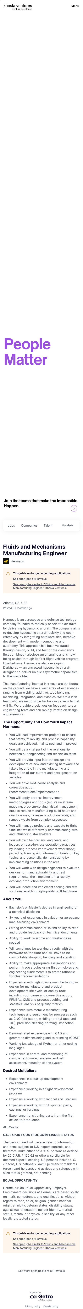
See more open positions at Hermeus (41, 1270)
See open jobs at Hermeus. (30, 578)
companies (29, 525)
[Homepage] (18, 5)
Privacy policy (32, 1306)
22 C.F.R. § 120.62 (21, 1155)
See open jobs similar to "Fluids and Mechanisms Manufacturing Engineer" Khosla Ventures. (44, 586)
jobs (11, 525)
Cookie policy (50, 1306)
